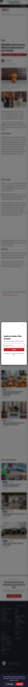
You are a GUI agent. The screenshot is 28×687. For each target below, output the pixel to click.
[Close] (23, 325)
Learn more (16, 680)
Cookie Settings (9, 684)
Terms (19, 353)
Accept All (19, 684)
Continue (14, 349)
